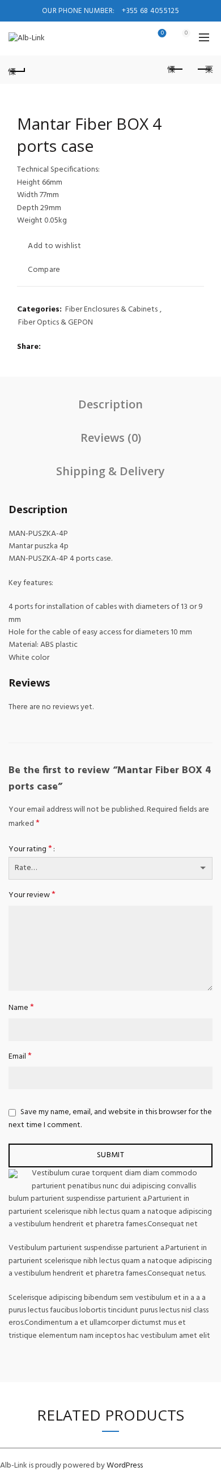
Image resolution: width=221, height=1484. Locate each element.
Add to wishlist (54, 246)
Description (110, 404)
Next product (204, 69)
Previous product (176, 69)
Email (20, 1057)
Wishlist (162, 33)
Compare (44, 269)
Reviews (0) (110, 437)
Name (21, 1008)
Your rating (30, 849)
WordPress (125, 1465)
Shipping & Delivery (110, 471)
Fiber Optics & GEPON (55, 323)
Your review (32, 895)
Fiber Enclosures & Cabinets (111, 309)
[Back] (17, 69)
